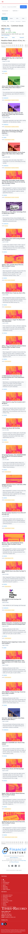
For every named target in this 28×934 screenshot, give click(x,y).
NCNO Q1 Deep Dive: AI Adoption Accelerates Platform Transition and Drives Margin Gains (14, 623)
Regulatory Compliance (15, 100)
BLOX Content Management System (10, 932)
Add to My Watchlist (5, 35)
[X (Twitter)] (8, 866)
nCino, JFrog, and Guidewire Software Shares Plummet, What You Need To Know (14, 346)
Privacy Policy (23, 860)
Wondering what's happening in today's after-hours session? (14, 642)
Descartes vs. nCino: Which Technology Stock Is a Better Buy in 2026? (14, 212)
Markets (4, 18)
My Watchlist (15, 10)
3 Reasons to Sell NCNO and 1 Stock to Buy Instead (13, 743)
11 (25, 45)
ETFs (17, 18)
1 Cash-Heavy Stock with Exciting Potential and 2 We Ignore (13, 239)
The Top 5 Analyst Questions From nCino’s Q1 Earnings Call (14, 513)
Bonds (6, 280)
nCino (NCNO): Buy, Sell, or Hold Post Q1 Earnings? (12, 58)
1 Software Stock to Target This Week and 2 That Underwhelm (13, 320)
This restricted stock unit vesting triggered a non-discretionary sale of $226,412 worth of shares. (13, 94)
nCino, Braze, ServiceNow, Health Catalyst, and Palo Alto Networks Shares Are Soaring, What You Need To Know (13, 182)
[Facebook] (12, 866)
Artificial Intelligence (8, 100)
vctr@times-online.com (10, 917)
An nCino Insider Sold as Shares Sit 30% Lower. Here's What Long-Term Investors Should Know (12, 114)
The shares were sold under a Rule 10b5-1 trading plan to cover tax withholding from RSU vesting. (14, 161)
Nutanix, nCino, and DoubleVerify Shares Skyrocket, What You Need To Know (12, 543)
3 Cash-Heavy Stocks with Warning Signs (13, 768)
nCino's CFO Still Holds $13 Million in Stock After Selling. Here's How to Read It (13, 86)
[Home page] (14, 908)
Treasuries (23, 21)
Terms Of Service (15, 862)
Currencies (12, 21)
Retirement (6, 442)
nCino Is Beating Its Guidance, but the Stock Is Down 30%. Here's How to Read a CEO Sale (13, 154)
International (18, 21)
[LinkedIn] (15, 866)
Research (22, 37)
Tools (23, 18)
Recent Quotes (5, 10)
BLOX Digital (20, 932)
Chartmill (4, 137)
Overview (4, 21)
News (8, 21)
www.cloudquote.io (14, 857)
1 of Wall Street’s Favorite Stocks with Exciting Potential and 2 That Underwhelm (13, 376)
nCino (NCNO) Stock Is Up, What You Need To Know (14, 571)
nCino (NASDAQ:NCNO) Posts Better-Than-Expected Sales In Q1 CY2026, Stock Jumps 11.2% (13, 662)
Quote (5, 37)
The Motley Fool (5, 124)
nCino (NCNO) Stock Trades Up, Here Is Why (13, 293)
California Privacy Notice (15, 930)
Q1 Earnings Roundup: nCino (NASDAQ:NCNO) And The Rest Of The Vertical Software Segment (14, 456)
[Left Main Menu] (2, 2)
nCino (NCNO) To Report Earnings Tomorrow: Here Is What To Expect (13, 692)
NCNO (7, 29)
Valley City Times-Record (10, 929)
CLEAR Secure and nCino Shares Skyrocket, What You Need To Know (13, 822)
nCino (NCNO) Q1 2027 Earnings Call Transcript (11, 600)
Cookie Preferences (22, 930)
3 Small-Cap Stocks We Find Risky (11, 428)
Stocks (11, 18)
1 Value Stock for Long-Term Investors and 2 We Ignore (13, 402)
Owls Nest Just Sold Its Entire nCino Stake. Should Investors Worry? (13, 718)
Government (17, 197)
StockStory (5, 71)
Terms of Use (3, 930)
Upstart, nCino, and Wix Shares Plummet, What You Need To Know (13, 265)
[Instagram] (19, 866)
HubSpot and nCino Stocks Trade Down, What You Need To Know (14, 485)
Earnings (13, 139)
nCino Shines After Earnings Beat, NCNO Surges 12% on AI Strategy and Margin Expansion (12, 132)
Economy (13, 197)
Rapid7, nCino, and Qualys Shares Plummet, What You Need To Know (13, 794)
